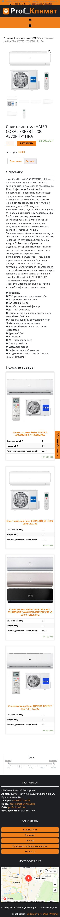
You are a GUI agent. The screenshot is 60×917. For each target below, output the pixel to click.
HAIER (33, 38)
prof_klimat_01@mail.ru (22, 803)
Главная (8, 38)
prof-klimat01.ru (17, 807)
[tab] (15, 161)
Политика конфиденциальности (30, 846)
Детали (30, 161)
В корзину (26, 143)
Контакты (30, 851)
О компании (30, 829)
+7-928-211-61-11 (21, 800)
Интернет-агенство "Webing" (43, 913)
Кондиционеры (21, 38)
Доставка (30, 835)
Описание (16, 161)
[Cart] (30, 25)
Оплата (30, 840)
